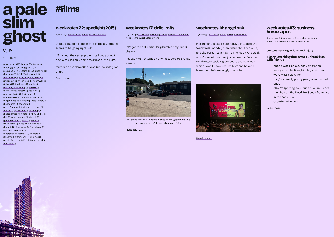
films (93, 34)
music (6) (27, 64)
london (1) (24, 97)
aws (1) (35, 120)
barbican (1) (10, 143)
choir (85, 34)
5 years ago (273, 38)
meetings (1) (36, 110)
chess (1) (8, 110)
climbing (155, 34)
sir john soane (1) (13, 100)
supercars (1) (21, 90)
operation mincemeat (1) (16, 133)
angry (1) (8, 90)
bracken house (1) (34, 107)
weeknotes (75, 34)
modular (184, 34)
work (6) (38, 64)
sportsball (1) (10, 97)
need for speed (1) (13, 107)
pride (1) (38, 123)
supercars (132, 38)
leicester (173, 34)
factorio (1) (27, 114)
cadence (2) (22, 84)
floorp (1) (8, 130)
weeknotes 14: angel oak (220, 28)
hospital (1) (9, 127)
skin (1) (25, 140)
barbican (144, 34)
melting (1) (23, 87)
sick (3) (22, 74)
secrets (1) (25, 104)
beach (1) (34, 117)
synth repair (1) (38, 140)
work (156, 38)
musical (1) (20, 130)
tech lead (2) (25, 80)
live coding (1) (11, 123)
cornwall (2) (40, 80)
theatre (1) (9, 137)
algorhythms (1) (20, 117)
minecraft (314, 38)
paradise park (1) (12, 120)
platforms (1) (21, 110)
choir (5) (8, 67)
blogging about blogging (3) (32, 71)
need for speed (276, 41)
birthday (214, 34)
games (291, 38)
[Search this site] (5, 50)
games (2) (38, 77)
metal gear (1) (37, 127)
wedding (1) (25, 123)
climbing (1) (23, 127)
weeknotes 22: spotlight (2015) (86, 28)
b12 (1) (7, 117)
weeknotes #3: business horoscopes (290, 29)
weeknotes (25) (12, 64)
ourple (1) (36, 133)
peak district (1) (12, 140)
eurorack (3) (34, 74)
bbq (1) (26, 120)
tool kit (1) (35, 90)
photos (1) (37, 97)
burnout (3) (10, 74)
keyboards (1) (11, 104)
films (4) (33, 67)
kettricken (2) (11, 77)
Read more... (64, 78)
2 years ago (62, 34)
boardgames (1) (12, 114)
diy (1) (44, 100)
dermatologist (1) (12, 94)
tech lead (290, 41)
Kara (13, 58)
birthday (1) (10, 87)
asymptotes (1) (31, 100)
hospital (102, 34)
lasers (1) (34, 87)
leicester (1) (29, 94)
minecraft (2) (10, 80)
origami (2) (25, 77)
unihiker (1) (40, 114)
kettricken (301, 38)
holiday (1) (36, 137)
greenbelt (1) (23, 137)
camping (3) (10, 71)
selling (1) (34, 84)
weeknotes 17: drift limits (150, 28)
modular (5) (21, 67)
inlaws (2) (9, 84)
